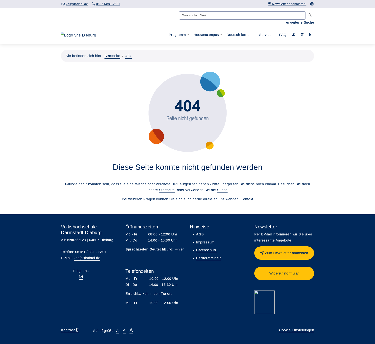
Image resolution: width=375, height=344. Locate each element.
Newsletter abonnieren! (288, 4)
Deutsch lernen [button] (239, 35)
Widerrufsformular (284, 273)
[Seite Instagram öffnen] (312, 4)
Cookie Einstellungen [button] (296, 330)
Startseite (112, 56)
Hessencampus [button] (206, 35)
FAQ (283, 35)
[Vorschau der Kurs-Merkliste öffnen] (310, 35)
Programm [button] (177, 35)
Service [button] (265, 35)
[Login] (293, 35)
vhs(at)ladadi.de (87, 258)
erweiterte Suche (300, 22)
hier (181, 249)
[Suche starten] (309, 15)
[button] (302, 35)
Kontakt (247, 199)
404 (128, 56)
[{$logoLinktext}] (78, 35)
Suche (222, 190)
